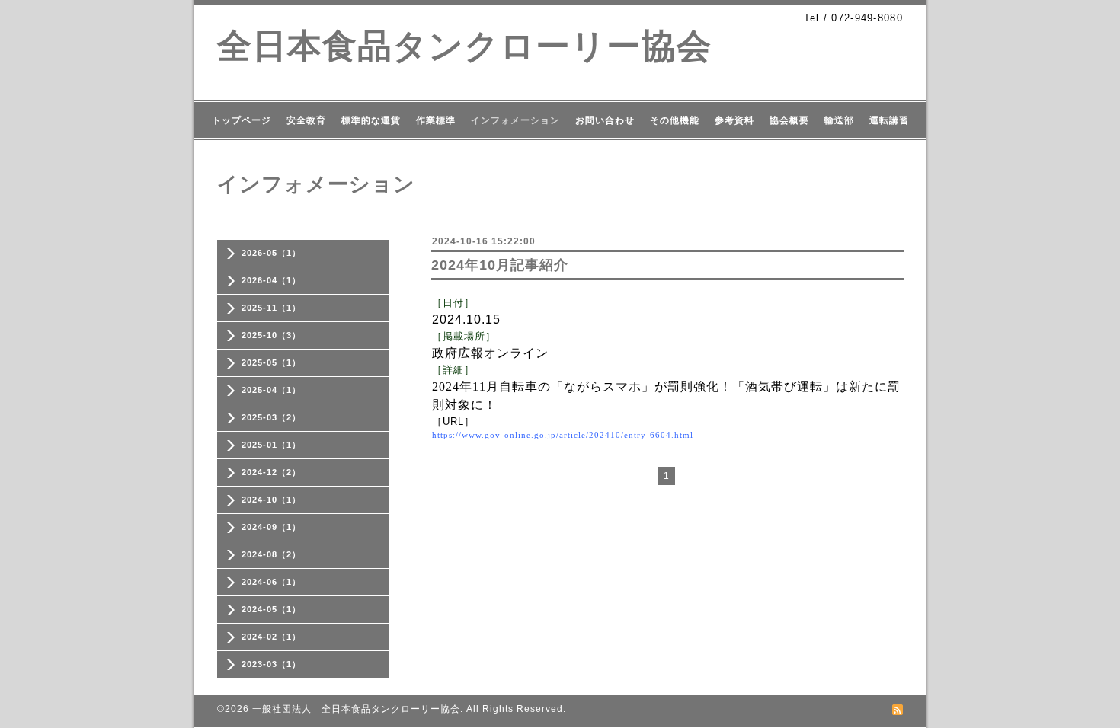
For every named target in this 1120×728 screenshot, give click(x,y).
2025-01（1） (271, 444)
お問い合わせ (605, 120)
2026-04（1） (271, 280)
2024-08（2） (271, 554)
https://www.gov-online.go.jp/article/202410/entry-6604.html (562, 435)
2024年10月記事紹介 (499, 265)
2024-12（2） (271, 472)
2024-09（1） (271, 527)
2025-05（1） (271, 362)
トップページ (241, 120)
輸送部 (839, 120)
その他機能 (674, 120)
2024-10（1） (271, 499)
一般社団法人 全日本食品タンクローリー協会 (356, 709)
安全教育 (306, 120)
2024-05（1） (271, 609)
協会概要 (789, 120)
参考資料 (734, 120)
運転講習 (889, 120)
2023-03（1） (271, 664)
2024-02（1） (271, 636)
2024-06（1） (271, 581)
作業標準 (436, 120)
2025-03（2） (271, 417)
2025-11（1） (271, 307)
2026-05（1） (271, 252)
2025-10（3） (271, 335)
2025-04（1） (271, 389)
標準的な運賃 (371, 120)
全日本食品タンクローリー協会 (464, 46)
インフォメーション (515, 120)
